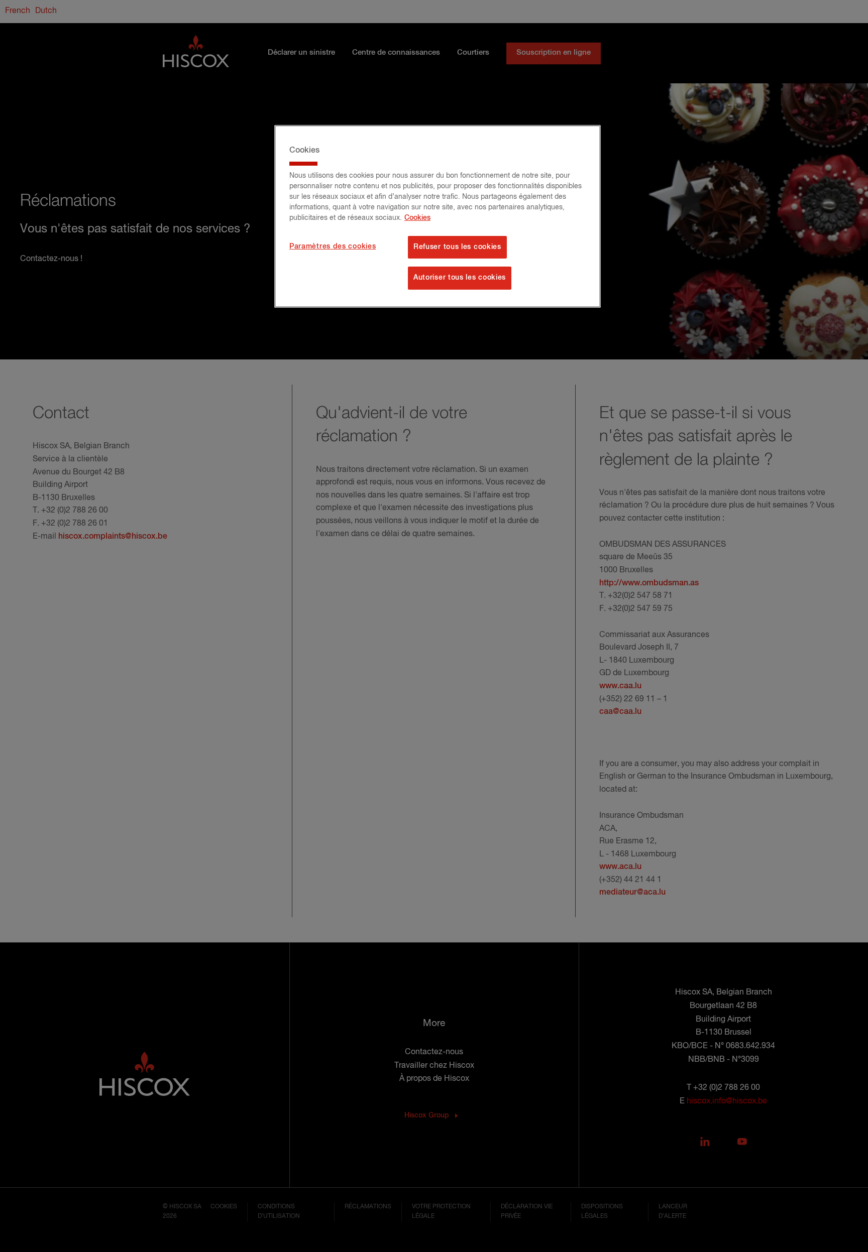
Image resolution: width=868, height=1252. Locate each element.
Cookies (417, 217)
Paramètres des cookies (332, 246)
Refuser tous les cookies (457, 247)
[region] (437, 216)
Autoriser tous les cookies (459, 277)
